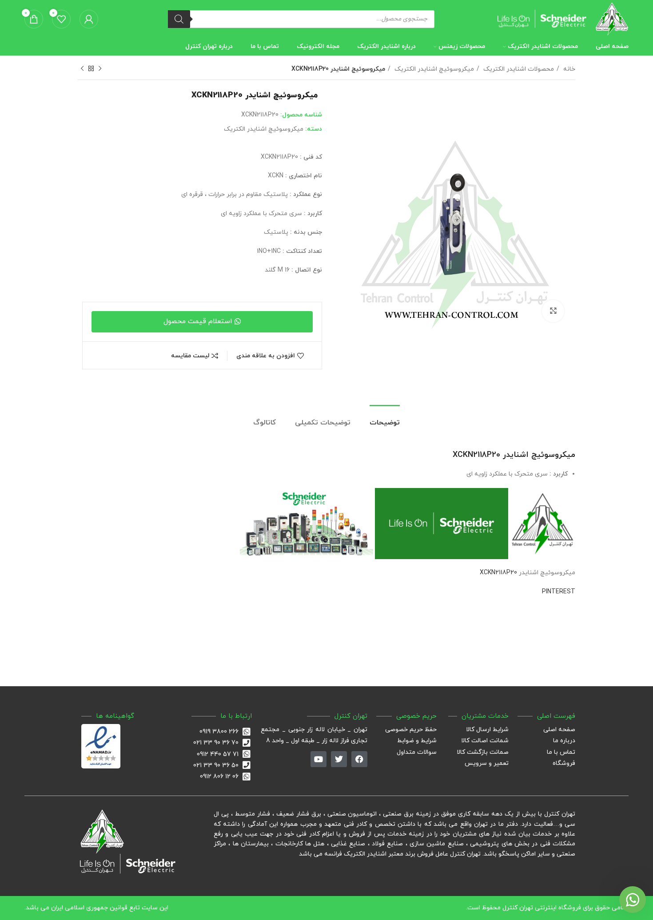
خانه (568, 69)
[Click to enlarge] (553, 311)
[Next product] (82, 68)
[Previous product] (100, 68)
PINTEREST (558, 592)
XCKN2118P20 (498, 572)
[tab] (385, 418)
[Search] (179, 19)
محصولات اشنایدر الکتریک (518, 69)
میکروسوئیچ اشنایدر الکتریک (433, 69)
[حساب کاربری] (89, 19)
